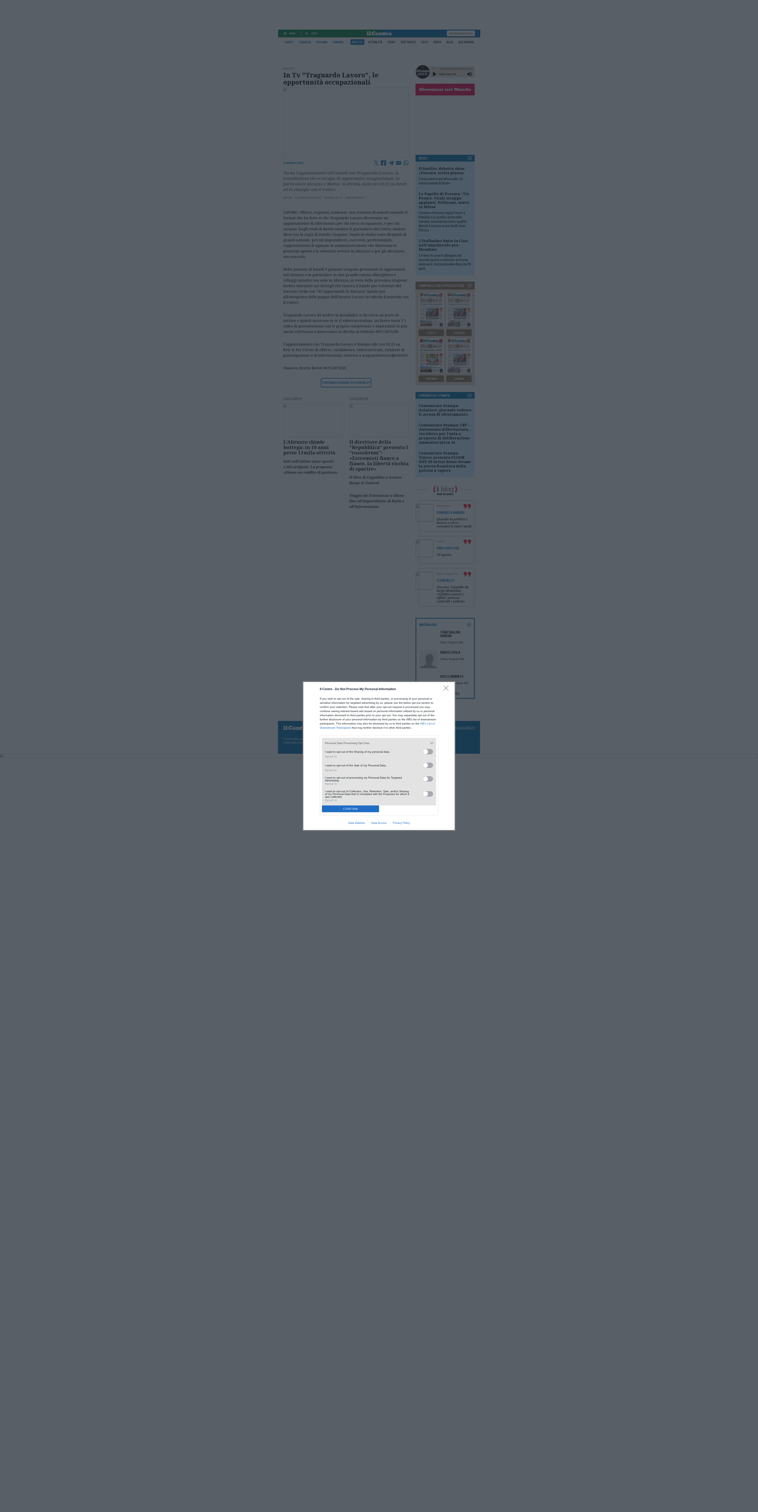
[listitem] (379, 743)
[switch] (428, 751)
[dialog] (379, 756)
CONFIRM (350, 808)
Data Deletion (356, 822)
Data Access (379, 822)
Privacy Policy (401, 822)
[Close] (447, 689)
